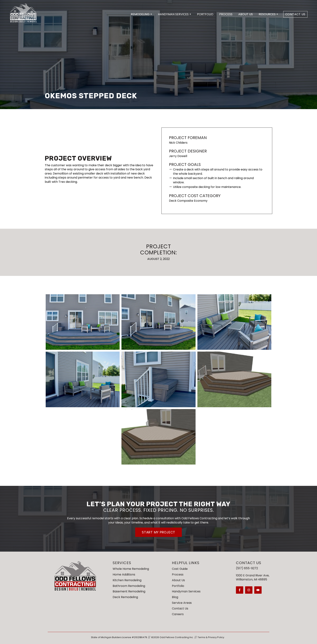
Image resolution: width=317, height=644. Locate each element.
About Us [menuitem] (178, 580)
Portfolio (205, 14)
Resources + (268, 14)
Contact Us (295, 14)
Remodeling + (141, 14)
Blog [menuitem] (175, 597)
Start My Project (158, 532)
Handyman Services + (174, 14)
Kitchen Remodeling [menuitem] (127, 580)
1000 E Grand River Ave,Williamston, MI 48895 (252, 577)
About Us (245, 14)
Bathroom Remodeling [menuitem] (129, 586)
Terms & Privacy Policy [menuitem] (211, 637)
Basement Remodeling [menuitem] (129, 591)
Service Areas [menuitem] (182, 603)
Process (225, 14)
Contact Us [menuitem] (180, 608)
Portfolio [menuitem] (178, 586)
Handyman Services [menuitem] (186, 591)
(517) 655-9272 (247, 568)
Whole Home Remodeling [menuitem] (131, 569)
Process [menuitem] (177, 574)
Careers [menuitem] (178, 614)
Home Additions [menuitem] (124, 574)
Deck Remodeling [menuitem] (125, 597)
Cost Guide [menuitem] (180, 569)
